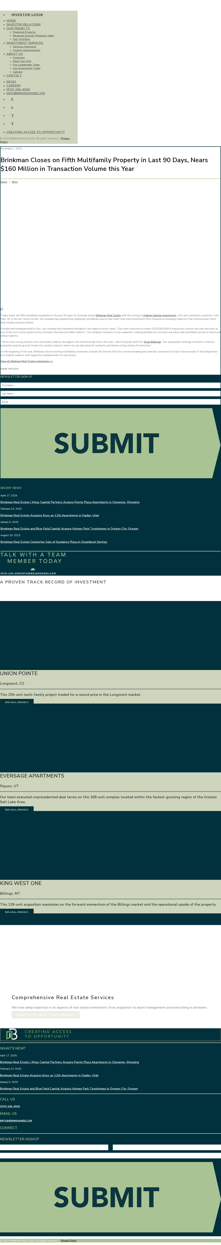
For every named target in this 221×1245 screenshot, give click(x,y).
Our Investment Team (26, 68)
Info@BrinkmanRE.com (25, 93)
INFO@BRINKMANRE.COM (16, 1121)
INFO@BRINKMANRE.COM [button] (38, 573)
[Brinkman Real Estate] (110, 4)
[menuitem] (42, 15)
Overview (19, 57)
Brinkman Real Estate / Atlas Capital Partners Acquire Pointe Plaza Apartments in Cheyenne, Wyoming (69, 502)
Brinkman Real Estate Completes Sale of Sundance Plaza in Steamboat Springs (53, 542)
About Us (14, 54)
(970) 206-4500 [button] (10, 573)
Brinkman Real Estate (108, 315)
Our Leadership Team (26, 65)
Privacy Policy (69, 1240)
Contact (14, 76)
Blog (14, 182)
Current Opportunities (26, 50)
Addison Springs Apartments (159, 315)
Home (11, 21)
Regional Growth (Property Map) (33, 35)
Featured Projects (24, 32)
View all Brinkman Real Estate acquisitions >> (26, 361)
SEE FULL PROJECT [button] (17, 702)
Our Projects (18, 28)
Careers (18, 72)
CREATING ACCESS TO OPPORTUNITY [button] (35, 132)
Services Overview (24, 46)
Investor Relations (23, 24)
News (11, 82)
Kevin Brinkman (152, 342)
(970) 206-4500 (18, 89)
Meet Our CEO (22, 61)
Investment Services (24, 43)
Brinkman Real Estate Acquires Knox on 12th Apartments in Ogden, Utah (49, 515)
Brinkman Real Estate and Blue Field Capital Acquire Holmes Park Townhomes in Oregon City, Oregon (69, 529)
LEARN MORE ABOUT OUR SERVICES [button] (46, 1014)
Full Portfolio (21, 39)
